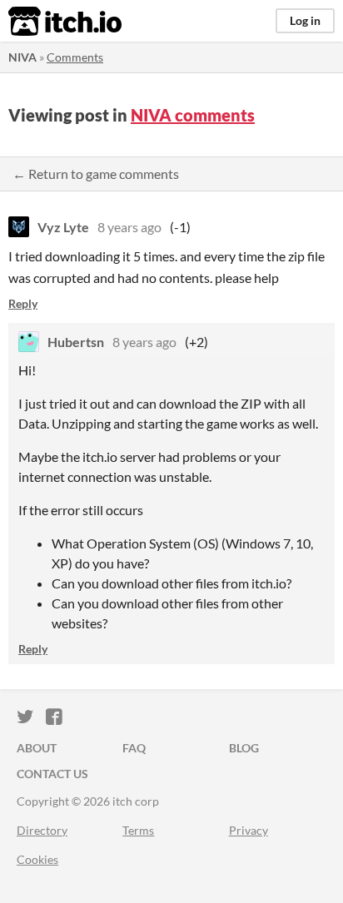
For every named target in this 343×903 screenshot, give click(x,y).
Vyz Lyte (63, 227)
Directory (42, 830)
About (37, 748)
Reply (22, 303)
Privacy (248, 830)
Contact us (52, 774)
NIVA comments (193, 115)
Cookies (37, 859)
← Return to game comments (95, 173)
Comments (75, 57)
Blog (244, 748)
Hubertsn (75, 342)
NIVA (22, 57)
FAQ (134, 748)
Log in (305, 20)
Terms (138, 830)
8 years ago (129, 227)
